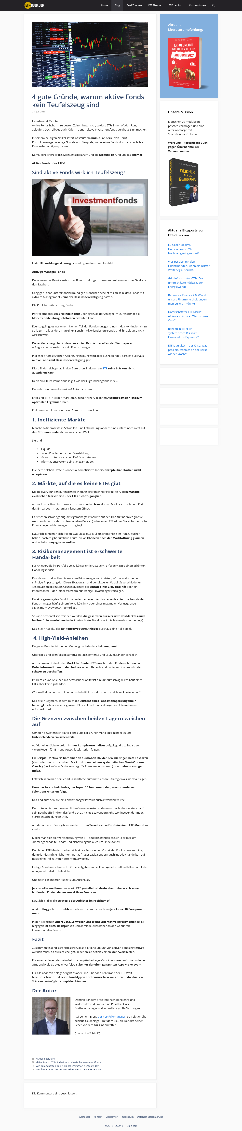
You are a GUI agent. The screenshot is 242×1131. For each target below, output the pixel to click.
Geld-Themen (134, 5)
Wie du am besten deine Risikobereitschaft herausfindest (67, 1065)
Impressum (127, 1116)
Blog (117, 5)
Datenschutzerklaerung (150, 1116)
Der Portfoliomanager (111, 1016)
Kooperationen (197, 5)
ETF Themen (155, 5)
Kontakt (98, 1116)
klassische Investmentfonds (86, 1062)
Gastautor (84, 1116)
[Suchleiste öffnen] (213, 5)
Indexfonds (63, 1062)
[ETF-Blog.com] (35, 5)
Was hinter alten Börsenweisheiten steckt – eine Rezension (68, 1069)
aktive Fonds (43, 1062)
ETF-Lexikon (175, 5)
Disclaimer (112, 1116)
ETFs (53, 1062)
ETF (105, 368)
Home (104, 5)
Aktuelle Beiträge (45, 1058)
